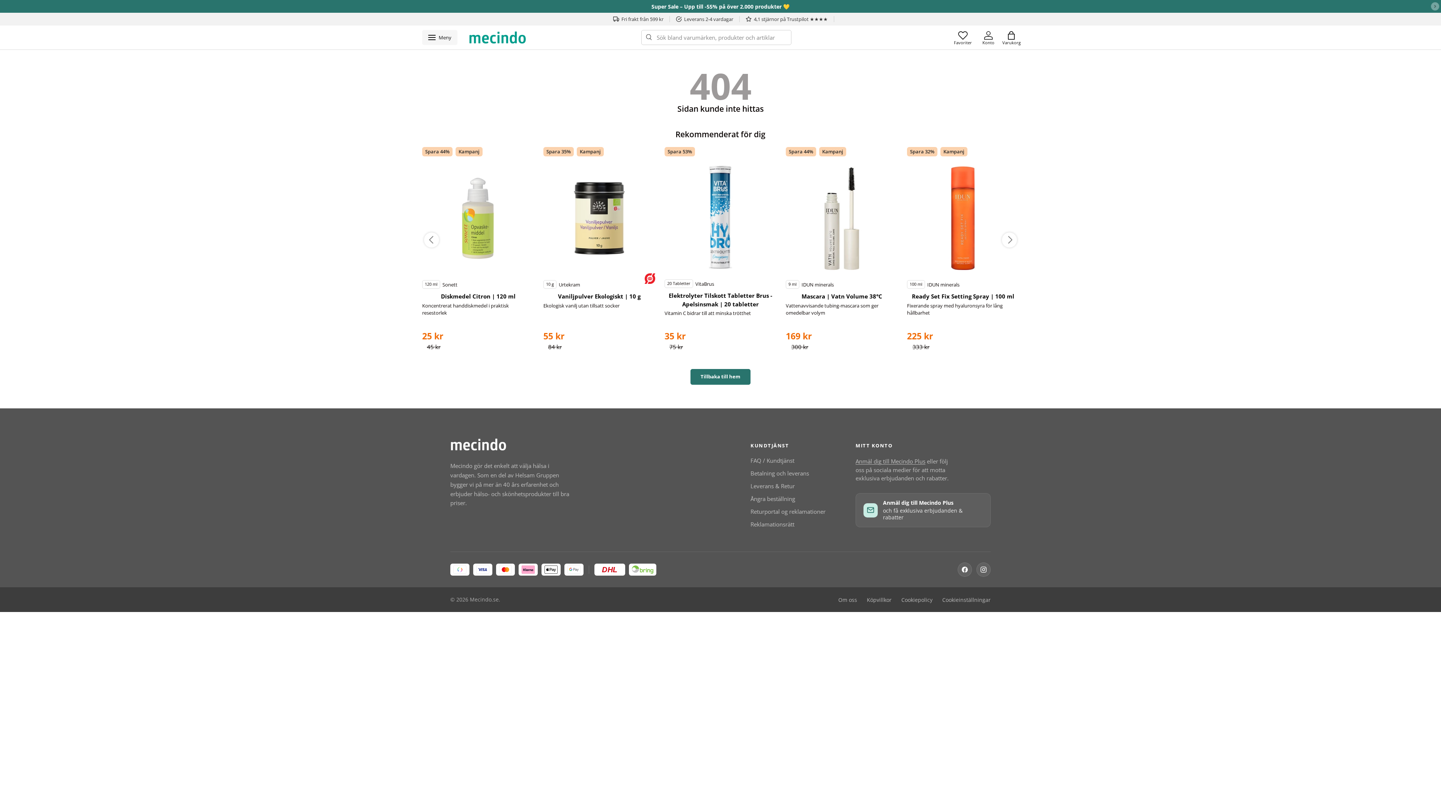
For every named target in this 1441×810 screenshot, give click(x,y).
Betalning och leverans (780, 473)
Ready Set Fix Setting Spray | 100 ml (963, 296)
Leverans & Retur (773, 486)
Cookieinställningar (966, 600)
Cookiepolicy (917, 600)
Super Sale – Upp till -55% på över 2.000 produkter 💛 (720, 6)
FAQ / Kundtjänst (772, 460)
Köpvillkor (879, 600)
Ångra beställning (773, 498)
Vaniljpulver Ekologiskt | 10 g (599, 296)
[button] (1011, 37)
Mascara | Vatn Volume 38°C (842, 296)
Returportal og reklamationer (788, 511)
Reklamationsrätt (772, 524)
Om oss (847, 600)
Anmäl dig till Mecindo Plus (890, 461)
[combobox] (716, 37)
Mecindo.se (484, 599)
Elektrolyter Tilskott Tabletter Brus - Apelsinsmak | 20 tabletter (720, 300)
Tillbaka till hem (720, 376)
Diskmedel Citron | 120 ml (478, 296)
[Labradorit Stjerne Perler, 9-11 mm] (478, 218)
